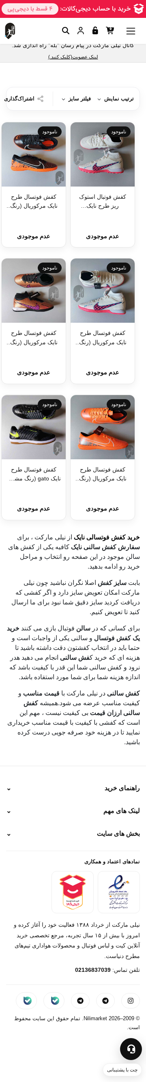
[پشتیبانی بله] (53, 1000)
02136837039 (93, 970)
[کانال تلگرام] (80, 1000)
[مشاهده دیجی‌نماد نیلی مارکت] (73, 892)
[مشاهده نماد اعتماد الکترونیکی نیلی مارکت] (119, 892)
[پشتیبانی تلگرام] (105, 1000)
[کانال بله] (26, 1000)
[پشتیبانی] (131, 1049)
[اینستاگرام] (130, 1000)
